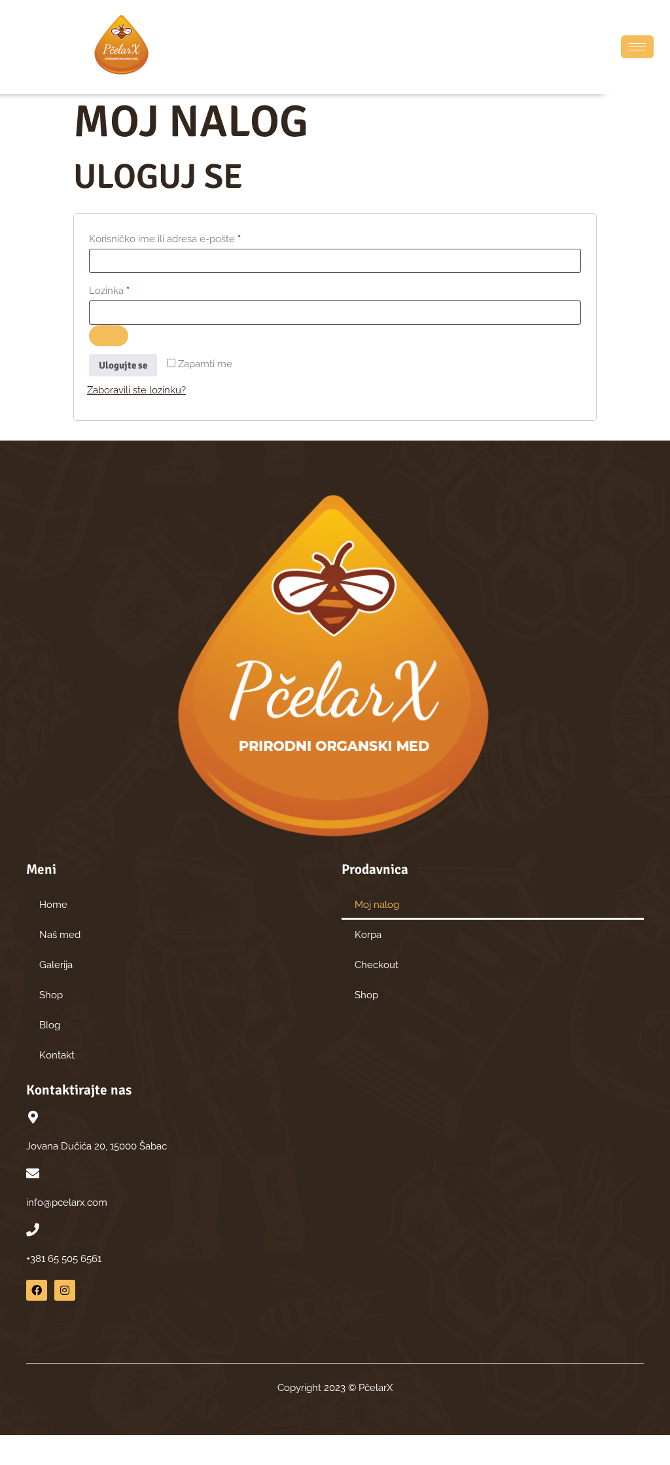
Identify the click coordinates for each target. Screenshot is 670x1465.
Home (53, 905)
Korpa (368, 935)
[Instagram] (64, 1290)
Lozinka (132, 289)
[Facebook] (36, 1290)
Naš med (59, 935)
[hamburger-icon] (637, 46)
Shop (51, 995)
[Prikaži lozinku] (108, 335)
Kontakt (57, 1055)
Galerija (56, 965)
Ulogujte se (123, 365)
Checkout (376, 965)
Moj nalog (377, 905)
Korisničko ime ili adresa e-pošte (187, 237)
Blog (49, 1025)
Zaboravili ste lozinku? (136, 390)
